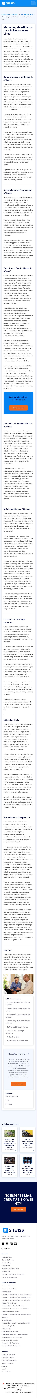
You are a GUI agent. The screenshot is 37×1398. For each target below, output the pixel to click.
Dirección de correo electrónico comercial (16, 1323)
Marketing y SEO (27, 14)
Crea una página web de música (12, 1306)
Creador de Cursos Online (10, 1331)
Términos (7, 1392)
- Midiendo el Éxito (12, 1037)
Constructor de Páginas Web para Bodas (15, 1309)
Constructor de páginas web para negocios (16, 1297)
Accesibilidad (28, 1392)
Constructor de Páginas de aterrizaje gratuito (16, 1294)
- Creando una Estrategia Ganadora (15, 1032)
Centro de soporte (8, 1357)
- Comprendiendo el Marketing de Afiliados (18, 1003)
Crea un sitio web (18, 1084)
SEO (7, 1100)
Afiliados (4, 1366)
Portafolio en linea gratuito (10, 1312)
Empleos (7, 1363)
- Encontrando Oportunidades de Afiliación (18, 1016)
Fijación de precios (8, 1260)
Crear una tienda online (9, 1289)
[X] (7, 1244)
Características (6, 1263)
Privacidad (15, 1392)
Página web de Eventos (9, 1303)
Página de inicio (7, 1257)
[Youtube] (15, 1244)
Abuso (21, 1392)
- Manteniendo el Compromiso (17, 1041)
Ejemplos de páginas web (10, 1268)
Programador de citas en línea (12, 1337)
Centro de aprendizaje (9, 14)
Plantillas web (6, 1271)
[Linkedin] (11, 1244)
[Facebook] (3, 1244)
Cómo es (9, 1104)
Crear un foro (6, 1329)
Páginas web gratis (8, 1286)
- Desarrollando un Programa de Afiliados (18, 1009)
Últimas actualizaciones (9, 1277)
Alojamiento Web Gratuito (10, 1340)
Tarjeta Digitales (7, 1320)
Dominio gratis (6, 1292)
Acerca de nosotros (8, 1355)
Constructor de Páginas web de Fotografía (16, 1300)
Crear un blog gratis (8, 1326)
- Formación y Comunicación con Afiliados (18, 1022)
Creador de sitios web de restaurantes (15, 1334)
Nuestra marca (6, 1372)
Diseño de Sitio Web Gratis (10, 1343)
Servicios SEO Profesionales (11, 1346)
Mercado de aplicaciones (13, 1274)
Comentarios (6, 1266)
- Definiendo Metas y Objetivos (17, 1027)
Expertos (4, 1369)
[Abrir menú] (33, 3)
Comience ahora (18, 408)
